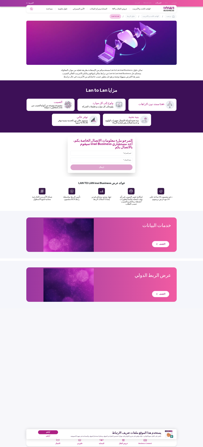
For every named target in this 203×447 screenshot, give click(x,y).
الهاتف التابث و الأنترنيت (151, 16)
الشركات (158, 3)
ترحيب (168, 16)
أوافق (48, 432)
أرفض (48, 436)
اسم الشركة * (127, 153)
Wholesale (147, 3)
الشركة (137, 3)
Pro (166, 3)
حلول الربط (131, 16)
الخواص (174, 3)
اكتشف (162, 244)
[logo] (168, 9)
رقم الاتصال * (127, 160)
